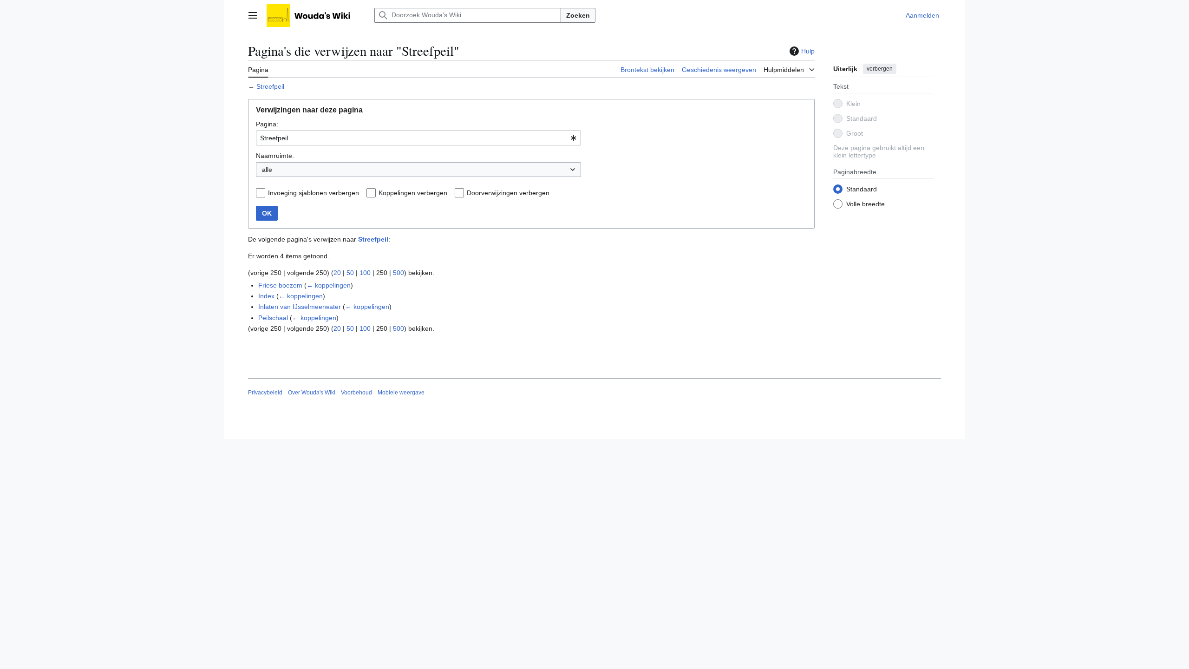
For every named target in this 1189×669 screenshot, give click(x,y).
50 (350, 272)
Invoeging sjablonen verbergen (313, 193)
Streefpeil (270, 86)
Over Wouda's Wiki (311, 392)
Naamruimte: (275, 155)
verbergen (880, 69)
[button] (252, 15)
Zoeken (578, 15)
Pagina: (267, 124)
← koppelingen (329, 285)
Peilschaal (273, 317)
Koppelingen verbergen (413, 193)
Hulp (808, 51)
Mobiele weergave (401, 392)
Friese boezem (280, 285)
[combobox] (418, 138)
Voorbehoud (356, 392)
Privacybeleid (265, 392)
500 (398, 272)
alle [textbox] (267, 169)
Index (266, 296)
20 (337, 272)
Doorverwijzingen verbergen (508, 193)
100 (365, 272)
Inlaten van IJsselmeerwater (299, 306)
